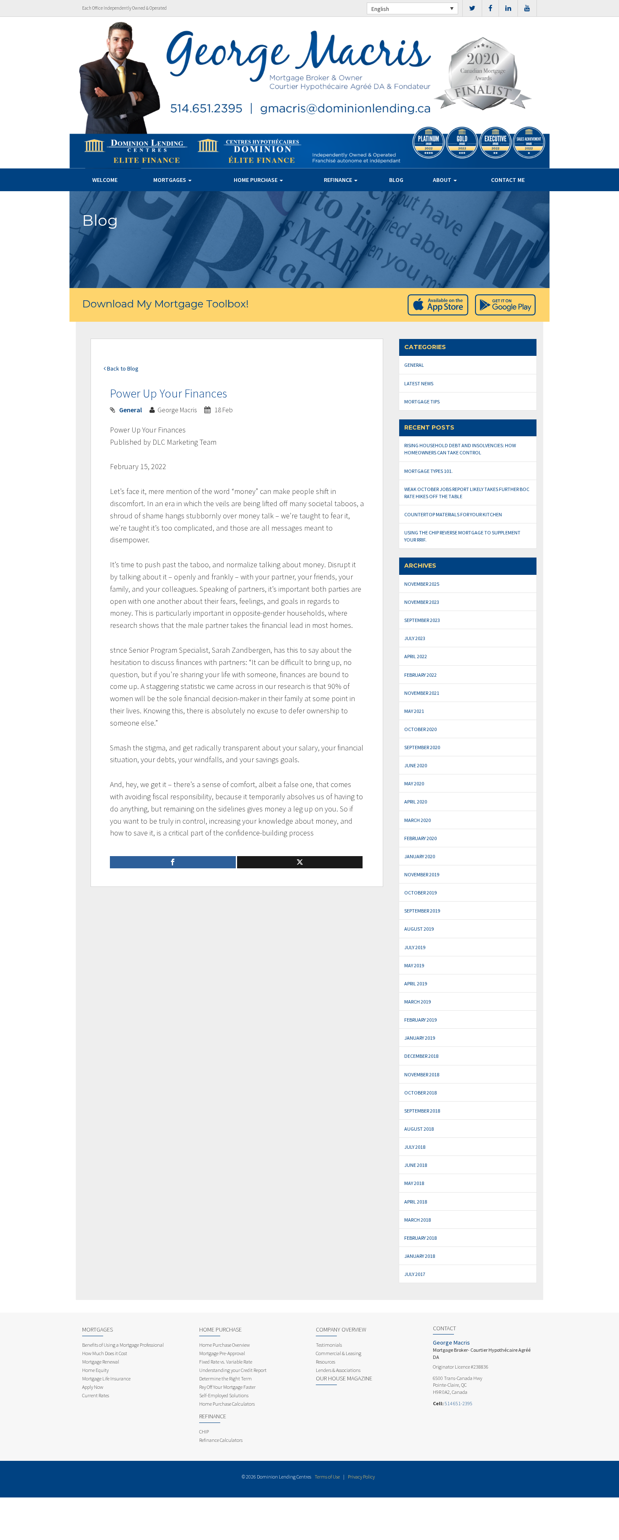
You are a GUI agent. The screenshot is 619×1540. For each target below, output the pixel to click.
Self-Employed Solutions (223, 1395)
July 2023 (414, 638)
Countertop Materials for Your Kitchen (453, 514)
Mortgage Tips (422, 401)
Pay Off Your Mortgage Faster (227, 1387)
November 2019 (421, 874)
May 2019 (414, 965)
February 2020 (420, 838)
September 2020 (422, 747)
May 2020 (414, 783)
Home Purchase (256, 180)
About (443, 180)
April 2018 (415, 1201)
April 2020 (415, 801)
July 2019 (414, 947)
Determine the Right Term (225, 1378)
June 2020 (415, 765)
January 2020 (419, 856)
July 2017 (414, 1274)
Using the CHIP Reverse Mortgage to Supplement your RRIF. (462, 536)
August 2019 (419, 929)
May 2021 (414, 711)
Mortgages (170, 180)
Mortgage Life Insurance (106, 1378)
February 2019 (420, 1020)
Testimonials (329, 1345)
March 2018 (417, 1220)
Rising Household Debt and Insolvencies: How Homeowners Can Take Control (460, 449)
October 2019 (420, 892)
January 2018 (419, 1256)
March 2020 (417, 820)
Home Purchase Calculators (227, 1404)
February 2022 (420, 675)
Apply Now (92, 1387)
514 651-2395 (458, 1403)
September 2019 (422, 910)
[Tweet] (300, 862)
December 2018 (421, 1056)
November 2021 (421, 693)
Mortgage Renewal (100, 1362)
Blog (396, 180)
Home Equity (95, 1370)
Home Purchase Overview (224, 1345)
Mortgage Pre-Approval (222, 1353)
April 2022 (415, 656)
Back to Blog (122, 368)
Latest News (418, 383)
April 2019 (415, 983)
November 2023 (421, 602)
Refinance (338, 180)
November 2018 (421, 1074)
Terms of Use (327, 1476)
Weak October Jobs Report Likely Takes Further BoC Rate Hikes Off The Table (466, 492)
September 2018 (422, 1111)
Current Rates (95, 1395)
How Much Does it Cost (104, 1353)
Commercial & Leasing (338, 1353)
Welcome (104, 180)
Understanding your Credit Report (233, 1370)
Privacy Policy (361, 1476)
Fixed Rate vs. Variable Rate (225, 1362)
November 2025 (421, 584)
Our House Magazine (344, 1378)
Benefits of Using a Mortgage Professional (123, 1345)
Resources (325, 1362)
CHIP (204, 1431)
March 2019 (417, 1001)
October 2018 (420, 1092)
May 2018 (414, 1183)
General (130, 410)
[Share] (173, 862)
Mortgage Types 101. (428, 471)
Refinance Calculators (221, 1440)
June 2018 (415, 1165)
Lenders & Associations (338, 1370)
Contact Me (508, 180)
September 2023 (422, 620)
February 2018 (420, 1238)
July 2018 (414, 1147)
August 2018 (419, 1129)
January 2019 (419, 1038)
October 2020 (420, 729)
